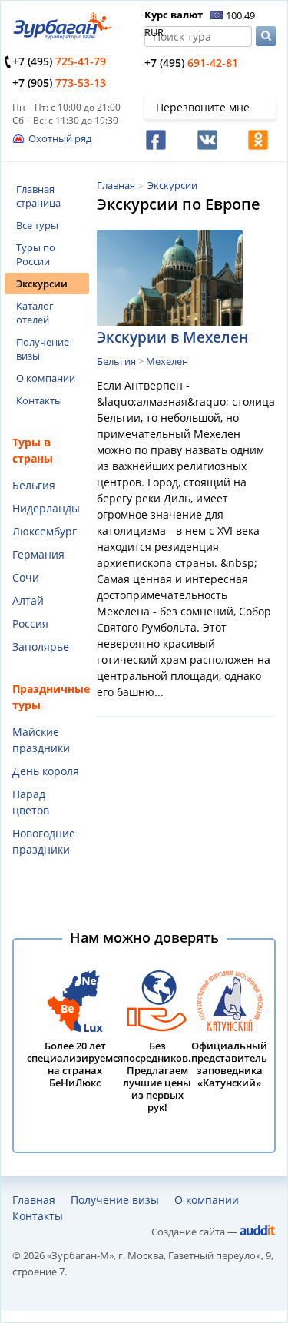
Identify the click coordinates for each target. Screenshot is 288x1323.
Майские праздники (41, 739)
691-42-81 (191, 62)
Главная (116, 185)
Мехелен (167, 361)
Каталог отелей (35, 313)
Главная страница (38, 196)
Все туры (37, 225)
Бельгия (33, 485)
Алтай (28, 600)
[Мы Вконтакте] (206, 140)
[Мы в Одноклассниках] (257, 140)
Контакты (39, 400)
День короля (45, 771)
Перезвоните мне (203, 107)
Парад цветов (30, 802)
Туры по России (35, 254)
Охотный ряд (59, 138)
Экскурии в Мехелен (172, 337)
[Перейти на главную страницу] (62, 34)
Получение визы (42, 349)
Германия (38, 554)
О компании (45, 378)
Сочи (25, 577)
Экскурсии (42, 283)
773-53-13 (59, 82)
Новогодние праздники (43, 841)
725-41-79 (59, 61)
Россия (30, 623)
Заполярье (40, 646)
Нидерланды (46, 508)
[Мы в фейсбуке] (155, 140)
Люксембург (44, 531)
